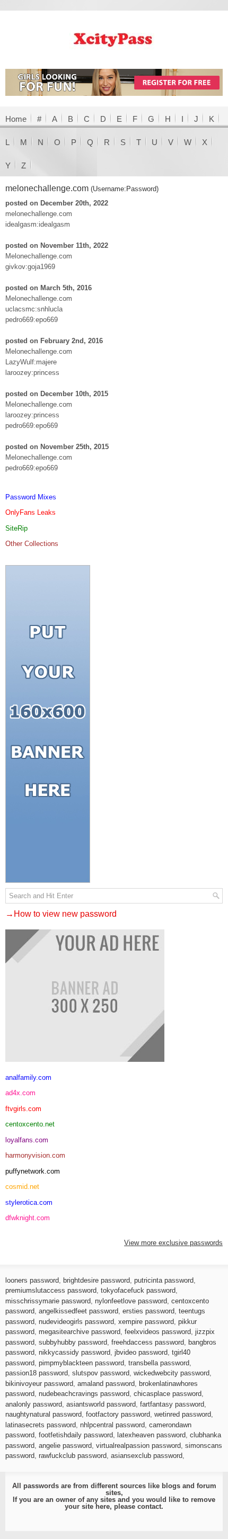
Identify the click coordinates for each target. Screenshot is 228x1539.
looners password (32, 1280)
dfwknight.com (27, 1218)
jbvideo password (141, 1352)
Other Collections (31, 544)
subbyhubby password (73, 1342)
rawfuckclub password (73, 1456)
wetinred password (182, 1414)
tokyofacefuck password (138, 1290)
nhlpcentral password (112, 1425)
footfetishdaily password (76, 1435)
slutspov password (100, 1373)
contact (149, 1506)
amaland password (106, 1384)
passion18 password (36, 1373)
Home (16, 118)
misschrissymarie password (48, 1301)
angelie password (65, 1445)
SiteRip (16, 528)
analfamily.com (28, 1077)
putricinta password (164, 1280)
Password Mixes (30, 497)
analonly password (33, 1404)
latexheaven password (151, 1435)
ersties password (148, 1311)
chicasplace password (167, 1394)
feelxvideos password (158, 1332)
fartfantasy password (172, 1404)
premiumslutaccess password (51, 1290)
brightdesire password (96, 1280)
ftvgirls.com (23, 1109)
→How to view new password (61, 913)
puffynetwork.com (32, 1171)
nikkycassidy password (74, 1352)
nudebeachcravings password (84, 1394)
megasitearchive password (79, 1332)
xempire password (146, 1322)
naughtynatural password (43, 1414)
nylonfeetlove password (131, 1301)
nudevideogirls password (76, 1322)
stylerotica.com (28, 1202)
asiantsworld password (101, 1404)
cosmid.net (22, 1187)
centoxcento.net (30, 1124)
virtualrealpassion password (138, 1445)
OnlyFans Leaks (30, 512)
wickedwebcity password (171, 1373)
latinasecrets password (40, 1425)
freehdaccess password (147, 1342)
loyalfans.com (26, 1140)
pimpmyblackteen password (81, 1363)
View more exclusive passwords (173, 1243)
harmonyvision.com (35, 1155)
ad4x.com (20, 1093)
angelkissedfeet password (78, 1311)
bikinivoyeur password (39, 1384)
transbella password (158, 1363)
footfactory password (118, 1414)
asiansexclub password (146, 1456)
